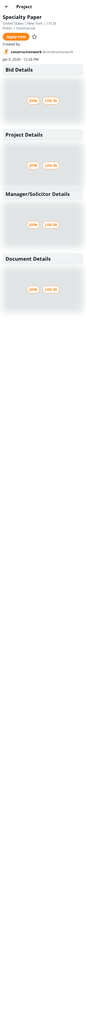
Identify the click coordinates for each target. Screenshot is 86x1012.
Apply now (16, 36)
